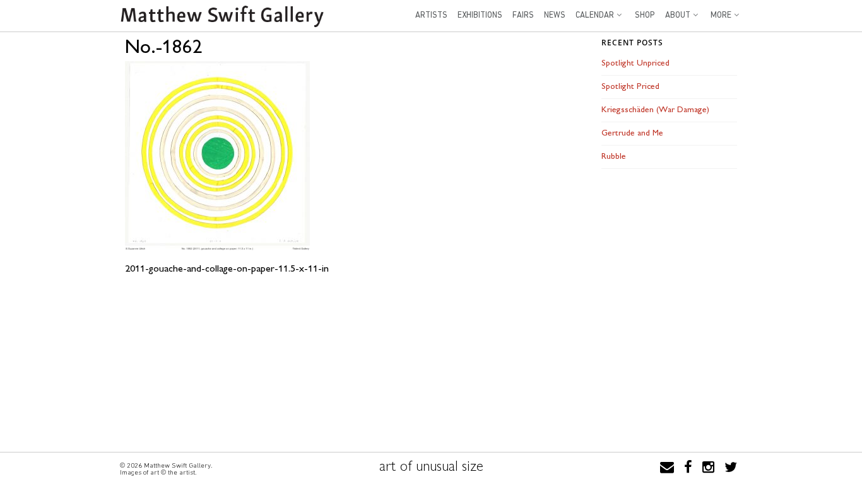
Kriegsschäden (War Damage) (655, 110)
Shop (645, 15)
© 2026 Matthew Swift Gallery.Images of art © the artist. (166, 469)
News (554, 15)
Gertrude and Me (632, 133)
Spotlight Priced (630, 87)
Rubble (613, 157)
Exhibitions (480, 15)
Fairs (523, 15)
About (677, 15)
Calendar (595, 15)
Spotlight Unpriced (635, 63)
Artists (431, 15)
